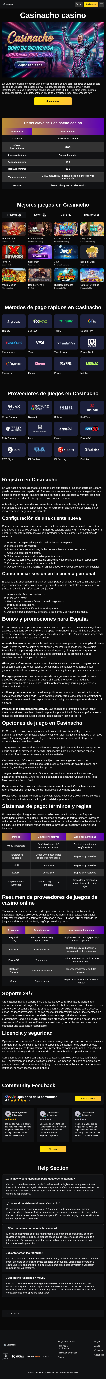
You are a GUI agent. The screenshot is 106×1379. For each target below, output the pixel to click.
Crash (64, 215)
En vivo (38, 215)
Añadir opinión (88, 1098)
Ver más (53, 1149)
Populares (12, 215)
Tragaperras (90, 215)
